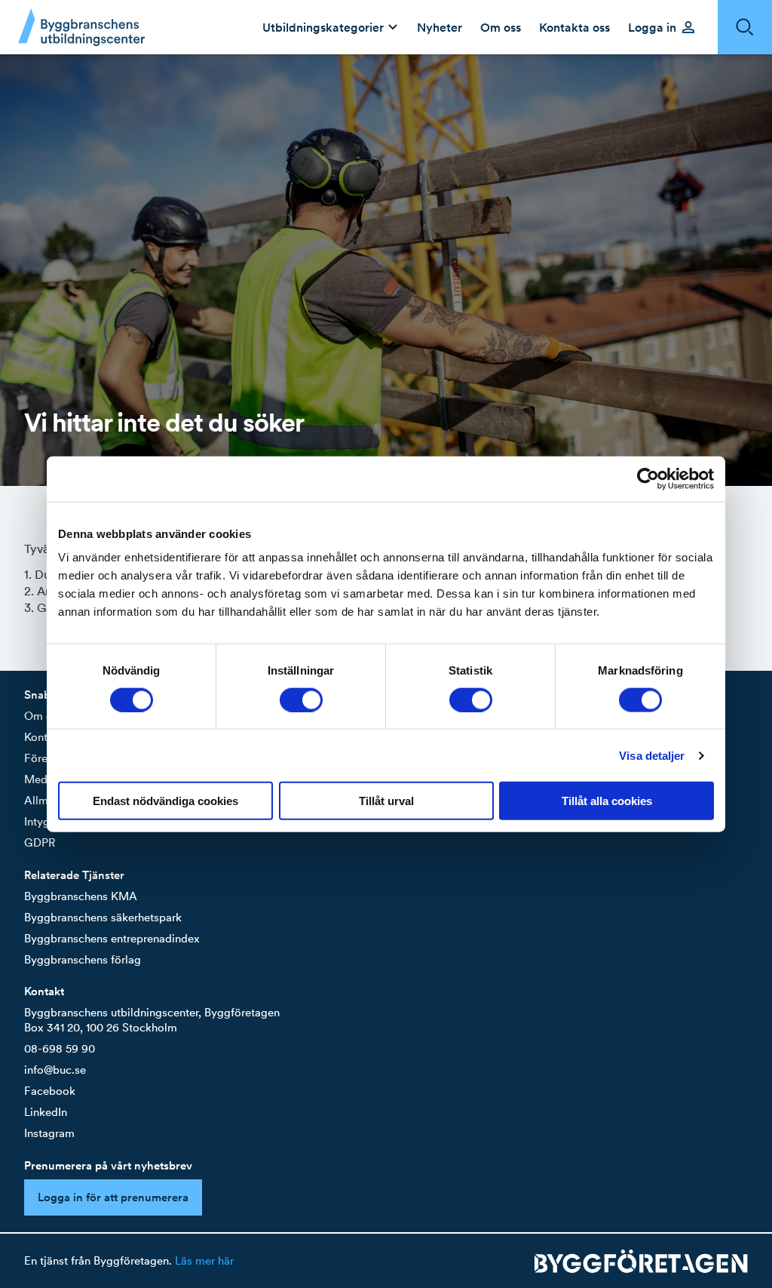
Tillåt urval (386, 801)
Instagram (49, 1133)
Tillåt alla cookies (607, 801)
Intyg (37, 821)
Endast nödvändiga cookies (165, 801)
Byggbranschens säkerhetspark (103, 917)
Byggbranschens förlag (82, 959)
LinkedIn (45, 1112)
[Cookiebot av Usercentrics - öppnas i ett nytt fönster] (648, 478)
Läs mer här (204, 1260)
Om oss (43, 716)
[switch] (301, 699)
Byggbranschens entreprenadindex (112, 938)
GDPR (39, 842)
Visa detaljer (652, 755)
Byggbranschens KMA (80, 896)
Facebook (49, 1091)
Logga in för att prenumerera (113, 1197)
